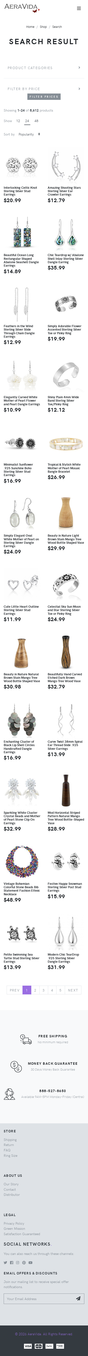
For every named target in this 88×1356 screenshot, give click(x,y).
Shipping (10, 1139)
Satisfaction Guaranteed (22, 1233)
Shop (43, 26)
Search (57, 26)
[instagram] (17, 1262)
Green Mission (14, 1228)
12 (18, 120)
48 (36, 120)
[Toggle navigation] (79, 8)
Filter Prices (44, 96)
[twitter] (5, 1262)
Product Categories (30, 67)
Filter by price (24, 88)
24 (27, 120)
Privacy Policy (14, 1223)
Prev (15, 990)
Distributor (12, 1194)
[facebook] (11, 1262)
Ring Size (10, 1155)
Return (9, 1144)
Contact (10, 1189)
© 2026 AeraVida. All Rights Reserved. (44, 1333)
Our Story (11, 1183)
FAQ (7, 1149)
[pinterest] (24, 1262)
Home (30, 26)
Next (73, 990)
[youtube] (31, 1262)
